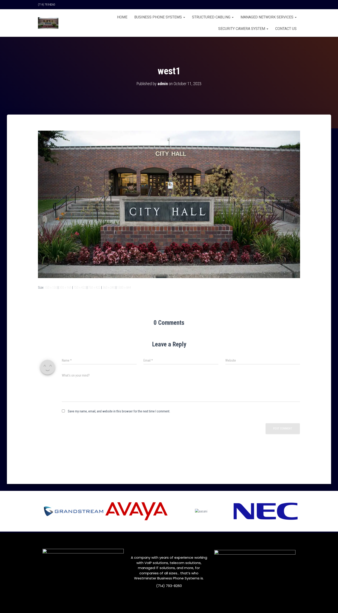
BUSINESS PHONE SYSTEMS (158, 17)
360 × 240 (109, 287)
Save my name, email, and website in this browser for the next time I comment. (119, 411)
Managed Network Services (267, 17)
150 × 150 (51, 287)
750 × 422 (80, 287)
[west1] (169, 204)
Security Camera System (242, 28)
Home (122, 17)
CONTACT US (286, 28)
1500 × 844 (124, 287)
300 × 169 (65, 287)
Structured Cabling (211, 17)
